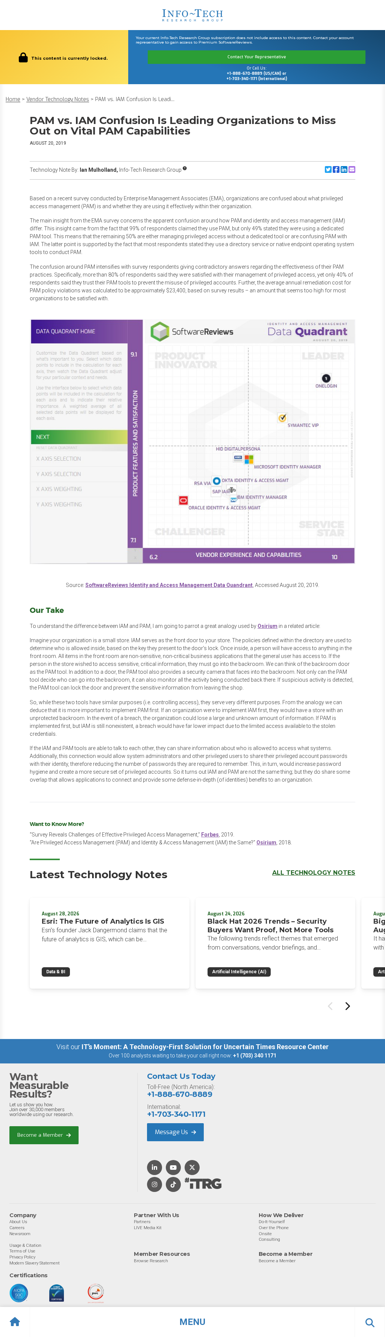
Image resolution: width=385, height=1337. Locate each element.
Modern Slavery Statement (34, 1263)
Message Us (172, 1132)
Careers (16, 1227)
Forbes (210, 835)
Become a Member (40, 1135)
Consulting (269, 1239)
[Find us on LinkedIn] (154, 1168)
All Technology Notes (313, 872)
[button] (192, 1322)
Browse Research (151, 1260)
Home (13, 99)
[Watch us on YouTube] (173, 1168)
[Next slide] (347, 1006)
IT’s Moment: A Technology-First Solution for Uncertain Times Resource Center (205, 1047)
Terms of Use (22, 1251)
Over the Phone (274, 1227)
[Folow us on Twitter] (192, 1168)
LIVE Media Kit (148, 1227)
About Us (18, 1221)
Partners (142, 1221)
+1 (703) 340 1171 (254, 1056)
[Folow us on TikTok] (173, 1185)
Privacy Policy (22, 1257)
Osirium (267, 626)
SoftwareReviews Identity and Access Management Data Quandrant (169, 585)
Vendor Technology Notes (57, 99)
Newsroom (19, 1233)
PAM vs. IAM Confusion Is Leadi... (134, 99)
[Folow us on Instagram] (154, 1185)
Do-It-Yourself (272, 1221)
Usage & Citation (25, 1245)
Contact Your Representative (256, 57)
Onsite (265, 1233)
